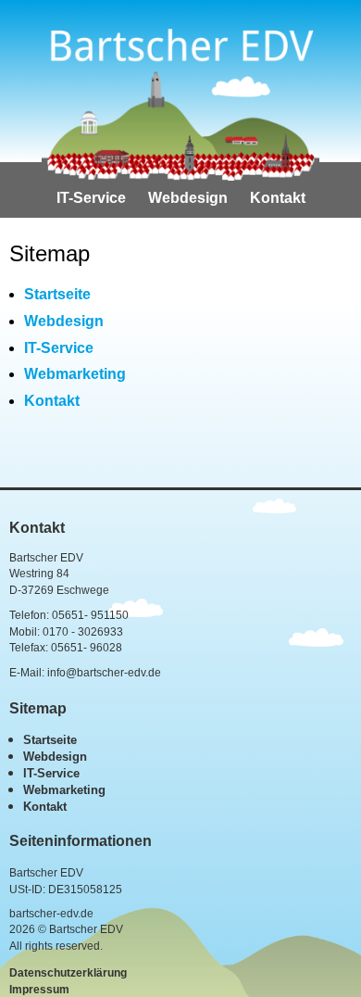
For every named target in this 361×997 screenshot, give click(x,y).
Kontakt (277, 198)
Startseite (57, 294)
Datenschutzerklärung (68, 972)
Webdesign (188, 198)
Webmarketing (75, 374)
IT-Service (91, 198)
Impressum (39, 989)
